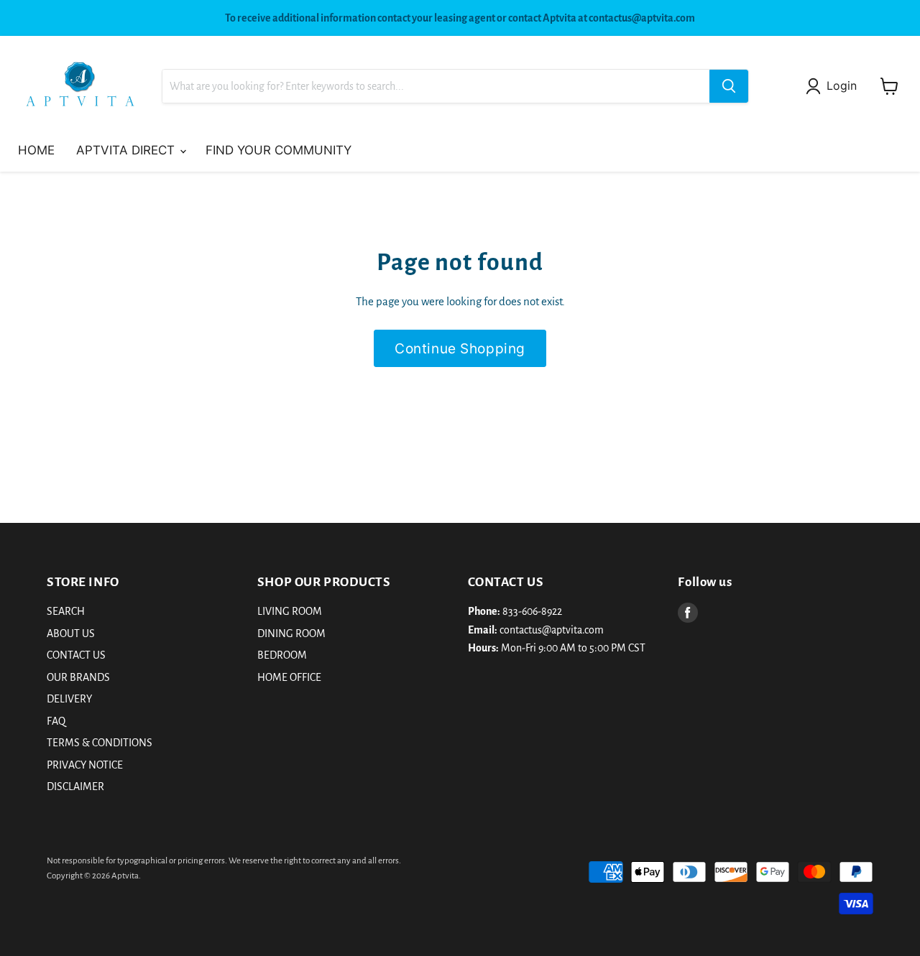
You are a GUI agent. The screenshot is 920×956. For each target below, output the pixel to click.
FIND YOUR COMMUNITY (278, 150)
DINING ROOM (291, 633)
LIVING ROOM (289, 611)
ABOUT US (71, 633)
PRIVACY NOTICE (85, 765)
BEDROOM (282, 655)
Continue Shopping (460, 348)
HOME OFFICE (289, 677)
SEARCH (66, 611)
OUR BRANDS (78, 677)
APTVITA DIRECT (127, 150)
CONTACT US (76, 655)
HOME (36, 150)
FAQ (56, 721)
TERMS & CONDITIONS (99, 742)
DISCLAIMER (75, 786)
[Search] (728, 86)
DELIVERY (69, 699)
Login (842, 86)
